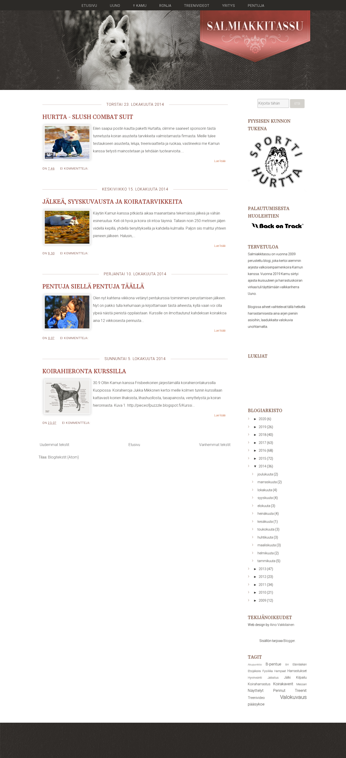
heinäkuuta (265, 513)
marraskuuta (267, 482)
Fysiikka (267, 671)
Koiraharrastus (259, 684)
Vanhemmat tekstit (214, 444)
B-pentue (273, 664)
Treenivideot (196, 6)
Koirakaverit (283, 683)
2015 (263, 458)
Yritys (228, 6)
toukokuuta (266, 529)
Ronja (165, 6)
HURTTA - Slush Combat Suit (87, 117)
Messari (301, 684)
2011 (263, 585)
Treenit (301, 690)
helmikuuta (265, 553)
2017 (263, 443)
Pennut (279, 690)
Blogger (289, 641)
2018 (263, 435)
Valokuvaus (293, 697)
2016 (263, 450)
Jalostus (273, 677)
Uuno (115, 6)
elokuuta (264, 506)
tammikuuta (266, 561)
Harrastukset (297, 671)
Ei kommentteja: (74, 168)
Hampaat (280, 671)
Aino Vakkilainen (282, 625)
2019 (263, 427)
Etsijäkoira (254, 671)
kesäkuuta (265, 521)
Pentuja (256, 6)
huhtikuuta (265, 537)
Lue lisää (219, 161)
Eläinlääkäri (300, 664)
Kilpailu (301, 677)
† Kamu (140, 6)
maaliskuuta (267, 545)
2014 (263, 466)
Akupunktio (255, 664)
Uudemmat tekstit (54, 444)
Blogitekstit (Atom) (63, 457)
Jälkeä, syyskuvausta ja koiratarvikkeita (112, 202)
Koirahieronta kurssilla (84, 371)
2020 (263, 419)
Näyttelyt (256, 690)
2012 (263, 577)
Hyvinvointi (255, 677)
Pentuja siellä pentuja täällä (93, 287)
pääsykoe (256, 704)
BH (287, 664)
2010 (263, 592)
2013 (263, 569)
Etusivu (89, 6)
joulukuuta (265, 474)
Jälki (287, 677)
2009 (263, 600)
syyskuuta (265, 498)
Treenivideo (256, 698)
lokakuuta (265, 490)
